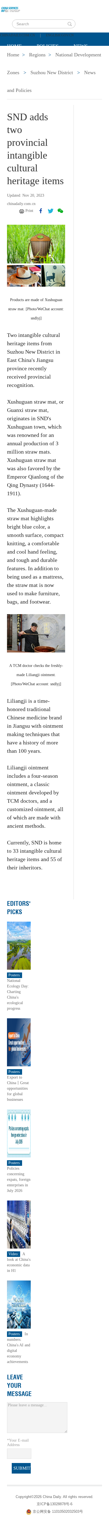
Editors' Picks (19, 907)
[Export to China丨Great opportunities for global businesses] (19, 1042)
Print (29, 211)
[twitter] (50, 211)
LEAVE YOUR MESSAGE (19, 1385)
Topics (53, 60)
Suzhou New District (51, 72)
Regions (88, 60)
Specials (18, 60)
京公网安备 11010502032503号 (58, 1512)
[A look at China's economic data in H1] (19, 1224)
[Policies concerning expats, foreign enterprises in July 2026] (19, 1133)
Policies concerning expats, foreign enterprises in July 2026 (18, 1179)
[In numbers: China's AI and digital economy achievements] (19, 1304)
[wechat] (60, 211)
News (81, 46)
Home (14, 46)
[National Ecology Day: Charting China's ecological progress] (19, 945)
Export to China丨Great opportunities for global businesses (18, 1088)
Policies (48, 46)
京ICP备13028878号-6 (54, 1504)
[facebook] (41, 211)
